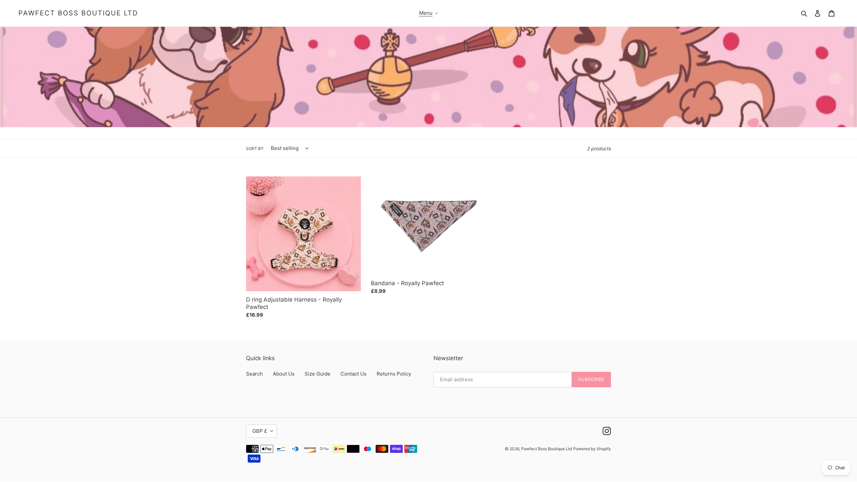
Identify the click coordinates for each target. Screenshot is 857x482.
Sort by (254, 148)
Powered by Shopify (592, 448)
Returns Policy (394, 374)
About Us (284, 374)
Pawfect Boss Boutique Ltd (78, 13)
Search (254, 374)
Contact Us (353, 374)
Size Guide (317, 374)
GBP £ (259, 431)
